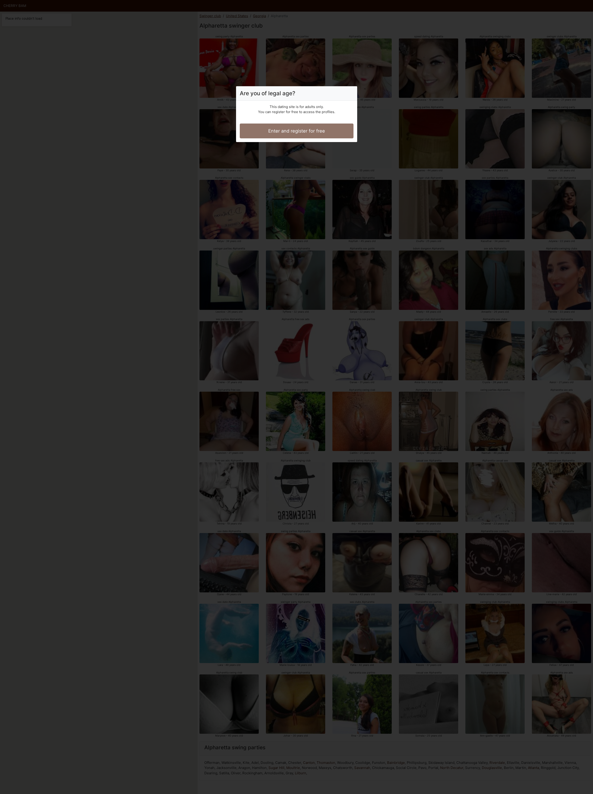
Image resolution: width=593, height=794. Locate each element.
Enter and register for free (296, 131)
